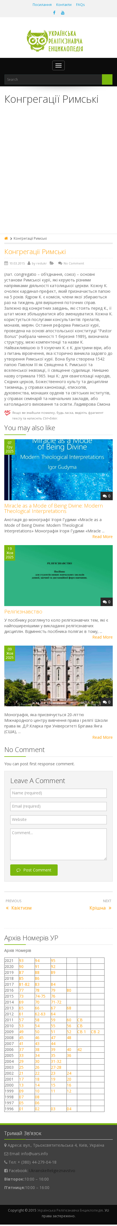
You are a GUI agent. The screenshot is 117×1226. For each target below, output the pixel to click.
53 (21, 1025)
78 (37, 990)
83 (37, 984)
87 (21, 972)
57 (21, 1019)
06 (37, 1102)
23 (53, 1073)
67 (53, 1008)
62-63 (40, 1014)
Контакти (64, 4)
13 (21, 1085)
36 (69, 1055)
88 (37, 972)
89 (53, 972)
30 (37, 1061)
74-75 (40, 996)
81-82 (24, 984)
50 (37, 1031)
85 (21, 978)
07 (21, 1097)
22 (37, 1073)
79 (53, 990)
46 (37, 1037)
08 (37, 1097)
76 (53, 996)
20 (69, 1079)
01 (21, 1108)
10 (37, 1091)
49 (21, 1031)
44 (53, 1043)
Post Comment (37, 870)
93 (21, 960)
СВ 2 (95, 1031)
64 (53, 1014)
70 (37, 1002)
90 (21, 966)
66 (37, 1008)
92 (53, 966)
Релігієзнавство (23, 611)
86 (37, 978)
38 (37, 1049)
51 (53, 1031)
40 (69, 1049)
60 (69, 1019)
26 (37, 1067)
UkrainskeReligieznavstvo (52, 1170)
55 (53, 1025)
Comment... (22, 832)
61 (21, 1014)
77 (21, 990)
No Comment (74, 263)
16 (69, 1085)
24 (69, 1073)
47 (53, 1037)
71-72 (56, 1002)
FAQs (80, 4)
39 (53, 1049)
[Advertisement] (58, 173)
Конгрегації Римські (35, 251)
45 (21, 1037)
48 (69, 1037)
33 (21, 1055)
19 (53, 1079)
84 (53, 984)
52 (69, 1031)
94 (37, 960)
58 (37, 1019)
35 (53, 1055)
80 (69, 990)
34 (37, 1055)
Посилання (42, 4)
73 (21, 996)
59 (53, 1019)
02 (37, 1108)
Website (19, 819)
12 (69, 1091)
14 (37, 1085)
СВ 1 (81, 1031)
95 (53, 960)
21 (21, 1073)
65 (21, 1008)
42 (80, 1049)
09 (21, 1091)
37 (21, 1049)
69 (21, 1002)
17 (21, 1079)
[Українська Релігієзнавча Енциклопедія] (58, 40)
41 (21, 1043)
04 (69, 1108)
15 (53, 1085)
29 (21, 1061)
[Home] (6, 238)
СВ (80, 1019)
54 (37, 1025)
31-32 (56, 1061)
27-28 (56, 1067)
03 (53, 1108)
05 (21, 1102)
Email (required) (26, 806)
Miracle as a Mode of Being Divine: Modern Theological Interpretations (53, 508)
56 (69, 1025)
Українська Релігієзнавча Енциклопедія (70, 1210)
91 (37, 966)
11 (53, 1091)
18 (37, 1079)
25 (21, 1067)
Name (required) (27, 793)
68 (69, 1008)
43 (37, 1043)
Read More (102, 536)
